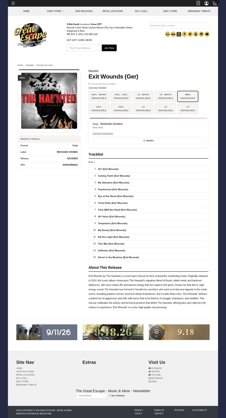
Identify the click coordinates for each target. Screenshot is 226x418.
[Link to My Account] (206, 3)
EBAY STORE (170, 11)
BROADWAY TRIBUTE (199, 11)
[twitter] (190, 34)
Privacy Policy (138, 412)
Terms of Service (159, 412)
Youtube (156, 375)
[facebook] (184, 34)
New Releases (84, 11)
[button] (55, 11)
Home (20, 65)
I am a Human (117, 395)
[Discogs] (173, 34)
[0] (215, 4)
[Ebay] (167, 34)
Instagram (157, 378)
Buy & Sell (141, 11)
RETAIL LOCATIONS (113, 11)
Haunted (30, 65)
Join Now (109, 48)
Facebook (156, 368)
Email (154, 381)
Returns (179, 410)
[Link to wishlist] (198, 3)
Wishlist (150, 140)
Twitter (155, 371)
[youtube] (196, 34)
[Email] (207, 34)
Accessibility (199, 410)
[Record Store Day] (179, 34)
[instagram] (201, 34)
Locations (85, 24)
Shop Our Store (25, 371)
